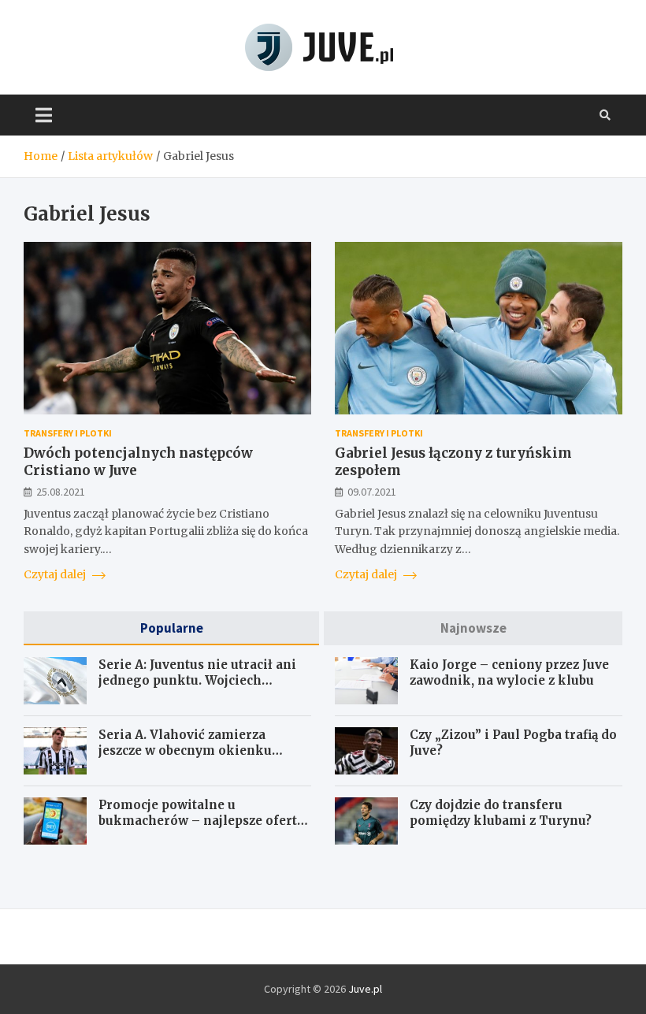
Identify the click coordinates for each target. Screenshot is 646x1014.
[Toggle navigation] (44, 115)
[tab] (171, 628)
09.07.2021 (371, 492)
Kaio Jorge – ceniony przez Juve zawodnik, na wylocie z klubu (509, 672)
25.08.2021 (60, 492)
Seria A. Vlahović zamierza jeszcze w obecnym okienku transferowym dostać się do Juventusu (185, 758)
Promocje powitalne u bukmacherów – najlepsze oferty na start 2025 (201, 820)
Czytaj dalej (56, 574)
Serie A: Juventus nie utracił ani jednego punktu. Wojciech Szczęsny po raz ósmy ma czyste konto (197, 688)
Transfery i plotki (68, 433)
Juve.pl (365, 989)
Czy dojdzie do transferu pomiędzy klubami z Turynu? (501, 812)
